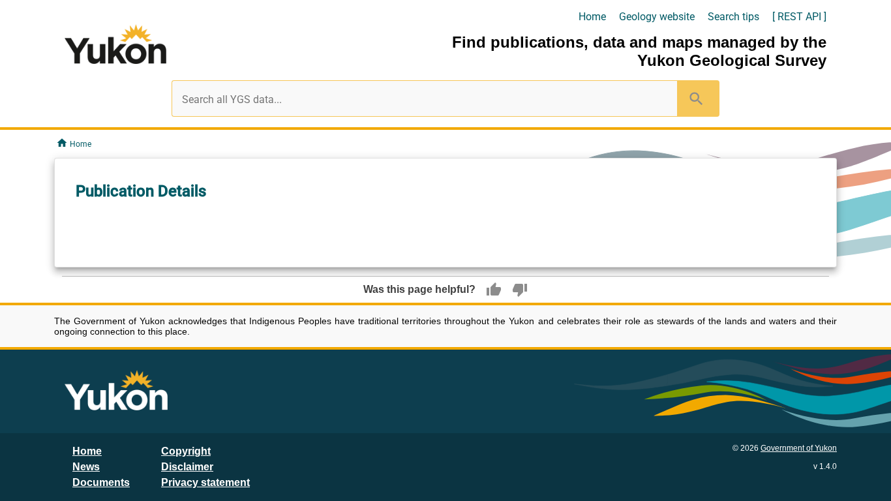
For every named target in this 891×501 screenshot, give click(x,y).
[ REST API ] (799, 16)
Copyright (186, 451)
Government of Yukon (799, 448)
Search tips (733, 16)
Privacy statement (205, 482)
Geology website (657, 16)
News (86, 466)
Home (592, 16)
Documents (101, 482)
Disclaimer (187, 466)
